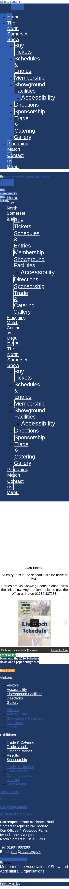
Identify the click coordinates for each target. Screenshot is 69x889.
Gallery (22, 137)
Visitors (13, 685)
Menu (13, 166)
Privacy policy (10, 884)
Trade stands (17, 747)
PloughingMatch (17, 146)
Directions (26, 105)
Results (13, 755)
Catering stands (19, 751)
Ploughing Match (13, 807)
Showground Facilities (29, 88)
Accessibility (38, 97)
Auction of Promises (16, 814)
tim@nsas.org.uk (26, 852)
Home (13, 16)
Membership (29, 78)
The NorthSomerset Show (17, 31)
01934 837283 (18, 847)
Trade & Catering (20, 742)
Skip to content (10, 1)
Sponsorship (29, 112)
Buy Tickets (23, 49)
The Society (9, 792)
